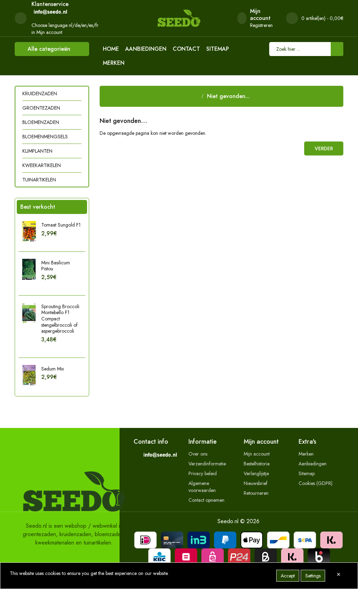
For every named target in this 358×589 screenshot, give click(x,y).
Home (111, 49)
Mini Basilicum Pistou (55, 265)
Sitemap (217, 49)
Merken (113, 63)
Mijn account (257, 453)
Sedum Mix (52, 368)
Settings (313, 575)
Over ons (197, 453)
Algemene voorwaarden (202, 487)
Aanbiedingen (145, 49)
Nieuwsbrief (255, 483)
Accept (288, 575)
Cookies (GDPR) (315, 483)
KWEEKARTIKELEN (41, 165)
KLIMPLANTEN (37, 150)
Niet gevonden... (228, 96)
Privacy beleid (202, 473)
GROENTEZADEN (41, 107)
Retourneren (256, 493)
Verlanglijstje (256, 473)
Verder (324, 148)
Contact (186, 49)
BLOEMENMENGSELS (45, 136)
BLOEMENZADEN (40, 122)
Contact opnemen (206, 500)
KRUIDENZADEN (39, 93)
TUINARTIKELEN (39, 179)
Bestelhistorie (257, 463)
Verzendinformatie (207, 463)
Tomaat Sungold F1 (61, 224)
